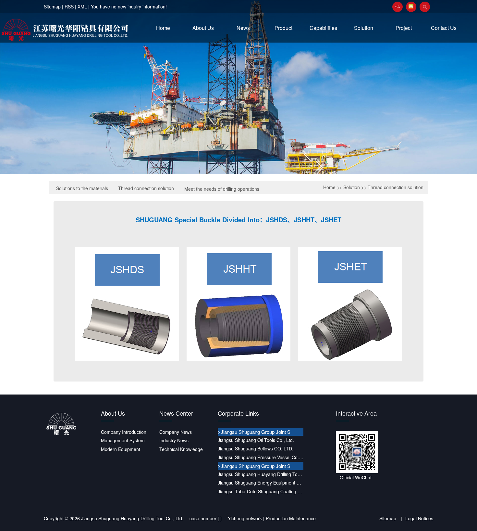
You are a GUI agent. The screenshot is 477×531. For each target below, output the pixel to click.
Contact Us (444, 28)
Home (163, 28)
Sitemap (52, 6)
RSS (69, 6)
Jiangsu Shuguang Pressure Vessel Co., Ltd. (260, 457)
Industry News (174, 440)
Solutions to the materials (82, 188)
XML (82, 6)
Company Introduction (123, 432)
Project (404, 28)
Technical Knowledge (181, 449)
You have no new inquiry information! (129, 6)
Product (283, 28)
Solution (363, 28)
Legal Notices (419, 518)
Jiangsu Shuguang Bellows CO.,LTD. (255, 448)
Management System (123, 440)
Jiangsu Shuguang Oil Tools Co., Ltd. (256, 440)
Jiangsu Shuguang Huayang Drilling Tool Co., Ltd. (260, 474)
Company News (175, 432)
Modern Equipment (120, 449)
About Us (203, 28)
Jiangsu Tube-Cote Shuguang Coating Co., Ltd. (260, 491)
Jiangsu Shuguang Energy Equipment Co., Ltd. (260, 482)
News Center (176, 413)
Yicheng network (245, 518)
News (243, 28)
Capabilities (323, 28)
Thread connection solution (146, 188)
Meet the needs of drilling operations (221, 189)
